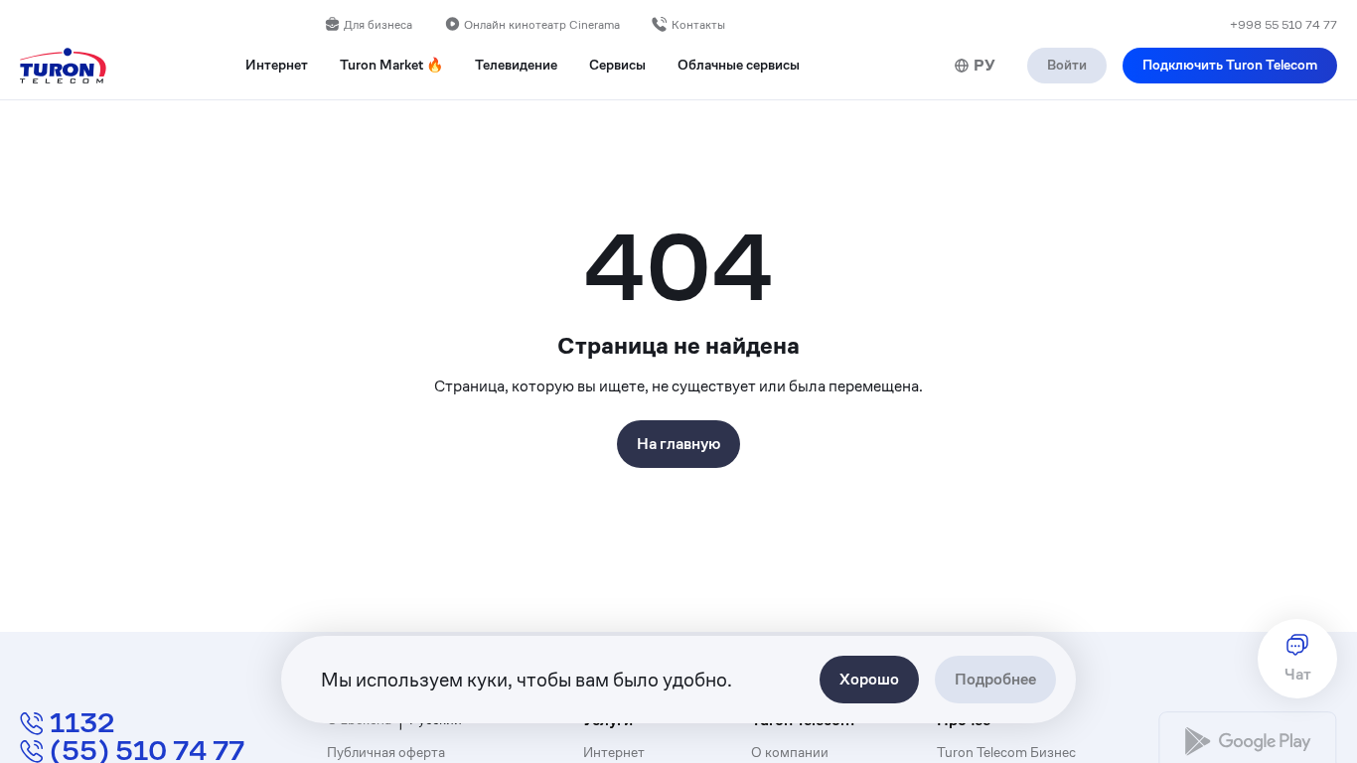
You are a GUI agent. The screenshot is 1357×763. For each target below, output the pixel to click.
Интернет (614, 752)
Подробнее (995, 679)
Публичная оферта (386, 752)
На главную (678, 443)
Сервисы (617, 65)
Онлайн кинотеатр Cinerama (542, 24)
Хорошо (869, 679)
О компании (790, 752)
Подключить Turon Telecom (1229, 65)
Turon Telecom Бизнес (1006, 752)
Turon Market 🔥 (391, 65)
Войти (1067, 65)
